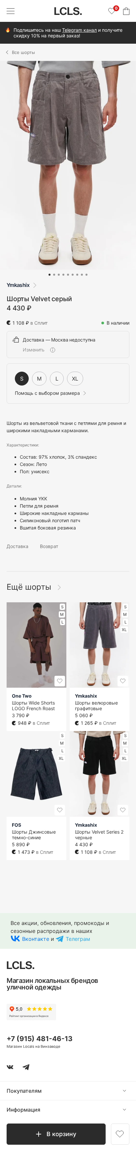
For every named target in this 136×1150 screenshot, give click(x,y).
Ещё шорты (30, 587)
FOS (16, 825)
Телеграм (78, 939)
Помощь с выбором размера (47, 393)
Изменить (34, 349)
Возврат (49, 546)
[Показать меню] (10, 11)
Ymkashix (18, 285)
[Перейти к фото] (50, 275)
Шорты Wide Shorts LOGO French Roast (33, 705)
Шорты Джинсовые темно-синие (34, 834)
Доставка (17, 546)
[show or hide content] (129, 1090)
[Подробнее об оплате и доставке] (52, 349)
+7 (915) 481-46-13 (40, 1039)
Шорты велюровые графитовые (96, 705)
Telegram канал (79, 30)
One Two (22, 696)
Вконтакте (35, 939)
